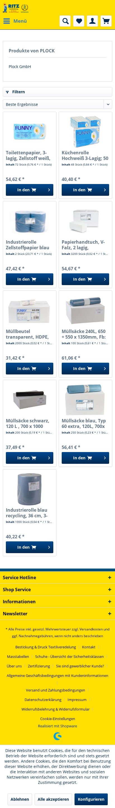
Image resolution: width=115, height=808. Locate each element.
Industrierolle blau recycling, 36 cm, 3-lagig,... (26, 512)
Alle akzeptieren (53, 799)
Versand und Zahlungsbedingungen (55, 690)
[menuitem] (15, 21)
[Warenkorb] (106, 21)
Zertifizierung (39, 666)
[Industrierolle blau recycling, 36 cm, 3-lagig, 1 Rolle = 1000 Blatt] (29, 489)
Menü (20, 21)
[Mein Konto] (92, 21)
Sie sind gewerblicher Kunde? (80, 666)
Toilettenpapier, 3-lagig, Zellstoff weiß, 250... (28, 155)
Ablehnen (20, 799)
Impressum (77, 699)
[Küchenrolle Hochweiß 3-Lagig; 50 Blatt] (85, 131)
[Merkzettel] (78, 21)
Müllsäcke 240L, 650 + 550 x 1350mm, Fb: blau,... (84, 334)
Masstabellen (18, 656)
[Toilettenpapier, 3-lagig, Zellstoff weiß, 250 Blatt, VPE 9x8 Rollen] (29, 131)
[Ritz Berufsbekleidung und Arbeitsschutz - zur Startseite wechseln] (15, 8)
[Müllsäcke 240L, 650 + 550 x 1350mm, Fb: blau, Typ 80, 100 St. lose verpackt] (85, 310)
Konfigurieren (91, 799)
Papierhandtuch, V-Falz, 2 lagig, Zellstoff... (83, 244)
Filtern (18, 91)
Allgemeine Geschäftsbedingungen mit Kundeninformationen (57, 675)
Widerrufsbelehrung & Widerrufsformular (55, 709)
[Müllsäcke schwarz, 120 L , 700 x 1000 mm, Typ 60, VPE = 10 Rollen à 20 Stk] (29, 399)
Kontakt (88, 646)
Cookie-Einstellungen (57, 718)
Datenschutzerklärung (43, 699)
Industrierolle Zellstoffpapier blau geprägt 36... (27, 244)
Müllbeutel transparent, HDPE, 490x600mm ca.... (27, 334)
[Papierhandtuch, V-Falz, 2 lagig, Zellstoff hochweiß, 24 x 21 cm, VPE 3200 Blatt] (85, 221)
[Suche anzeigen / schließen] (65, 21)
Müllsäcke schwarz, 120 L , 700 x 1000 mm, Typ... (27, 423)
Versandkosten (91, 629)
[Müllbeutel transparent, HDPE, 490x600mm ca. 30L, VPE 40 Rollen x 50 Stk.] (29, 310)
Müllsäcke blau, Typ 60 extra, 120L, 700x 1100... (84, 423)
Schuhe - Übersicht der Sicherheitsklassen (69, 656)
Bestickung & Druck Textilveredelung (45, 646)
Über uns (14, 666)
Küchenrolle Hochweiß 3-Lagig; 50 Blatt (85, 155)
